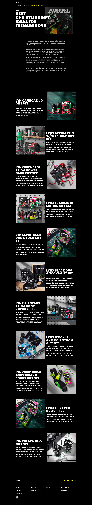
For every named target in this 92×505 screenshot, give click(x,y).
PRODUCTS (34, 2)
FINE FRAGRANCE (26, 2)
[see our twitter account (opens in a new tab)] (68, 480)
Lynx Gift (52, 75)
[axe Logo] (18, 2)
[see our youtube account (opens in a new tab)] (75, 480)
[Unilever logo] (17, 497)
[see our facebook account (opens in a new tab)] (64, 480)
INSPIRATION (42, 2)
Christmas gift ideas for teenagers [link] (36, 5)
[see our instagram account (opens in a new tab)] (72, 480)
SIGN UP (50, 2)
